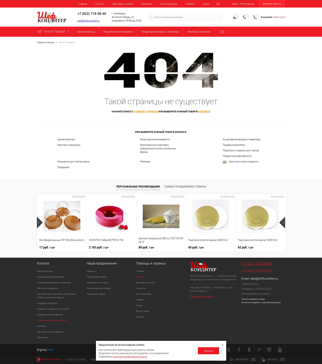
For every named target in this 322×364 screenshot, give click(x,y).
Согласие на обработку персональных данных (261, 302)
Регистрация (247, 4)
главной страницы (146, 111)
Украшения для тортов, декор (73, 161)
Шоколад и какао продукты (244, 161)
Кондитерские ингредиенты (155, 139)
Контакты (146, 4)
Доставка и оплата (123, 4)
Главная (82, 4)
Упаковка (145, 161)
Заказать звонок (272, 3)
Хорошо (208, 351)
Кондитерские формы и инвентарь (241, 139)
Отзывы (140, 317)
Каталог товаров (54, 31)
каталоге (204, 111)
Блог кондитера (168, 4)
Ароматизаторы (66, 139)
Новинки (91, 271)
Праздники (63, 167)
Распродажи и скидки (97, 282)
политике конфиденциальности (130, 356)
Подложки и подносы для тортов (241, 150)
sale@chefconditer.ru (88, 20)
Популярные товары (97, 277)
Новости (190, 4)
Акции (206, 4)
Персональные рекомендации (138, 186)
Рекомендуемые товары (99, 288)
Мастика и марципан (68, 145)
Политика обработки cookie (253, 299)
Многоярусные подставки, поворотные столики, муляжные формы (158, 148)
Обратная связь (51, 359)
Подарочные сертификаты (237, 156)
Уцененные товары (96, 294)
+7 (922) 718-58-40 (256, 263)
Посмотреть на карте (201, 296)
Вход (234, 4)
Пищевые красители (234, 145)
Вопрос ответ (142, 311)
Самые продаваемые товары (185, 186)
